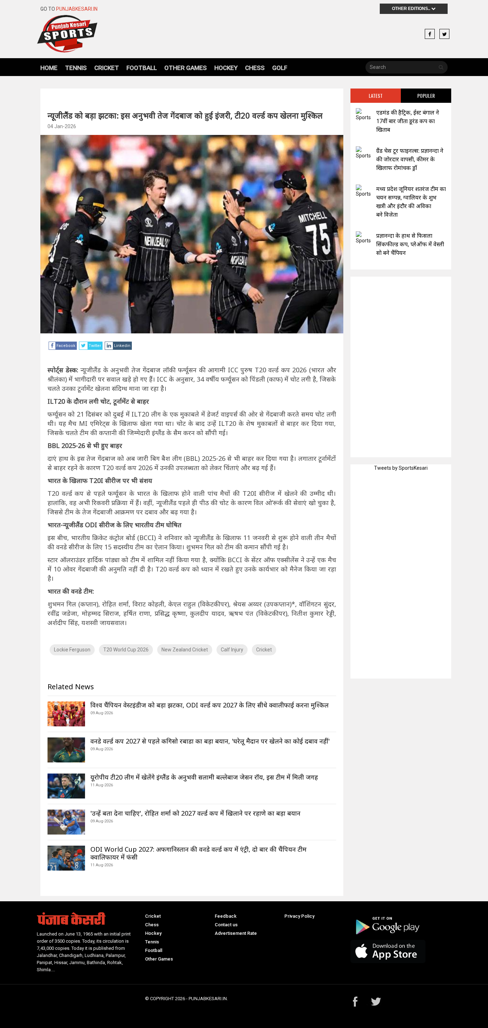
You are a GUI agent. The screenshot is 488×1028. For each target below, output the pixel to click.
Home (49, 67)
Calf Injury (232, 649)
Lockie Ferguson (72, 649)
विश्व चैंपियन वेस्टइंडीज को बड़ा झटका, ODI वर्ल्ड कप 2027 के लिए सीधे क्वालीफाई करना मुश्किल (209, 705)
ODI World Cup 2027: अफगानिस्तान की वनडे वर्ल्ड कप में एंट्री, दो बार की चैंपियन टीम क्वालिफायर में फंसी (198, 853)
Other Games (185, 67)
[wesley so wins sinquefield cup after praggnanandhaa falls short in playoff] (363, 238)
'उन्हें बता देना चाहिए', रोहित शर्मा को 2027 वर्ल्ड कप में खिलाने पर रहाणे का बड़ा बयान (195, 813)
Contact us (226, 924)
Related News (71, 686)
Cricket (106, 67)
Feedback (225, 916)
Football (141, 67)
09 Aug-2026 (101, 713)
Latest (376, 95)
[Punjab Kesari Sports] (87, 34)
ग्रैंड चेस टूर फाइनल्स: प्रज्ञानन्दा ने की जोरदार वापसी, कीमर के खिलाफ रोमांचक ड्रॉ (409, 159)
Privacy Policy (299, 916)
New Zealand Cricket (184, 649)
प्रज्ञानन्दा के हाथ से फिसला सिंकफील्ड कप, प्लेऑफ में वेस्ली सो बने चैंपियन (410, 244)
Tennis (76, 67)
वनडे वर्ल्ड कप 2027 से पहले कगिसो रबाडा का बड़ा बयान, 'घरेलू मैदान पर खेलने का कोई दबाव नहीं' (210, 741)
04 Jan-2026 (62, 126)
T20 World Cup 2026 (126, 649)
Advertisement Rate (236, 933)
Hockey (226, 67)
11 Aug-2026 (101, 785)
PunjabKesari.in (77, 9)
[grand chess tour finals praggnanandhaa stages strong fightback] (363, 153)
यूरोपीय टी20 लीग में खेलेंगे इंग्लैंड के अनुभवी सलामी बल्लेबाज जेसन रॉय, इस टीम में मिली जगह (204, 777)
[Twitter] (444, 34)
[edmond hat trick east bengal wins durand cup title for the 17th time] (363, 114)
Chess (255, 67)
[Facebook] (430, 34)
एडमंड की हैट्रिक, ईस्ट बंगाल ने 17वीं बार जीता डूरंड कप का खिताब (407, 121)
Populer (426, 95)
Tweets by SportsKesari (401, 468)
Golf (279, 67)
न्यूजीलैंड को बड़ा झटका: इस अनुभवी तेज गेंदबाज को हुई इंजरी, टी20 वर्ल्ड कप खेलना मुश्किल (185, 115)
